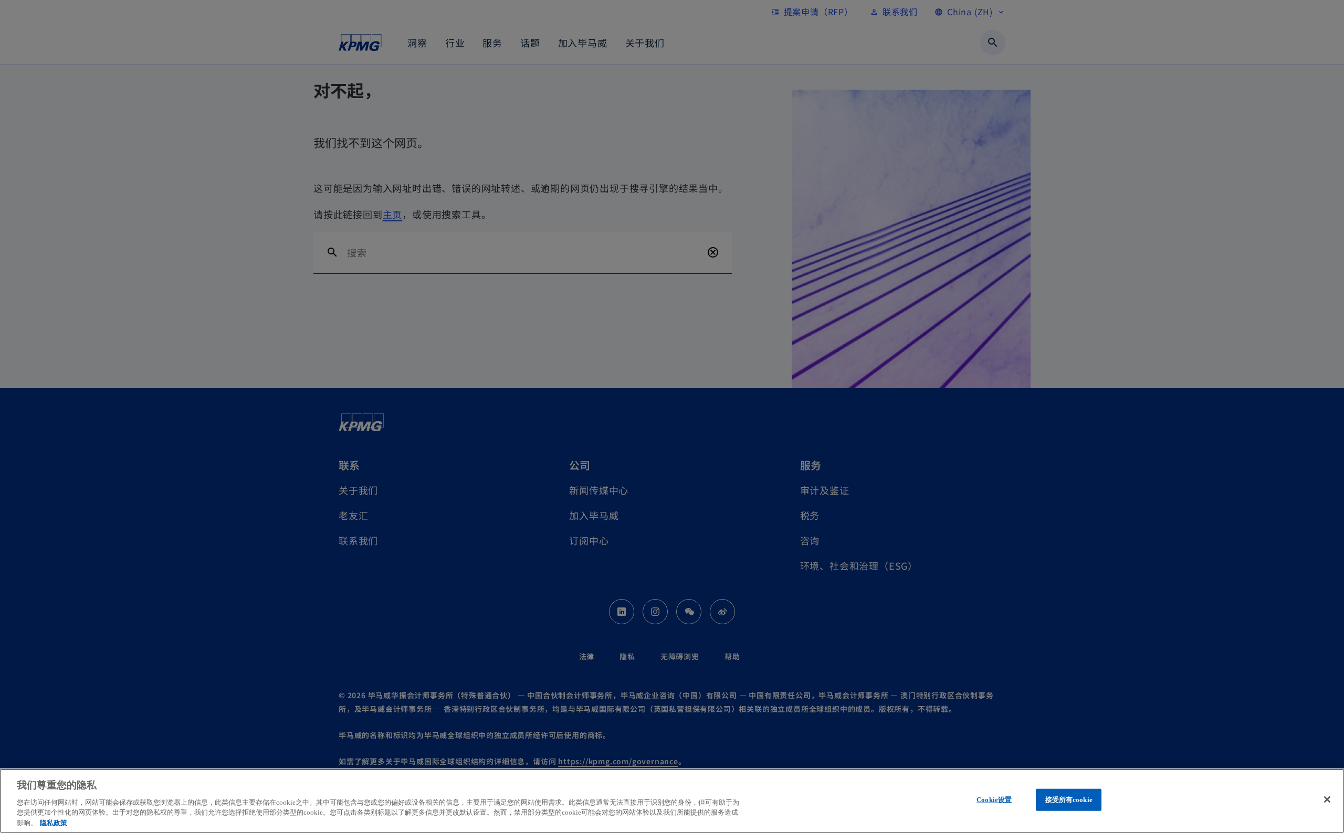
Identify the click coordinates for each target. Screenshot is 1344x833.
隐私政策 (53, 822)
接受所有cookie (1069, 800)
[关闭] (1327, 799)
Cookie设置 (994, 800)
